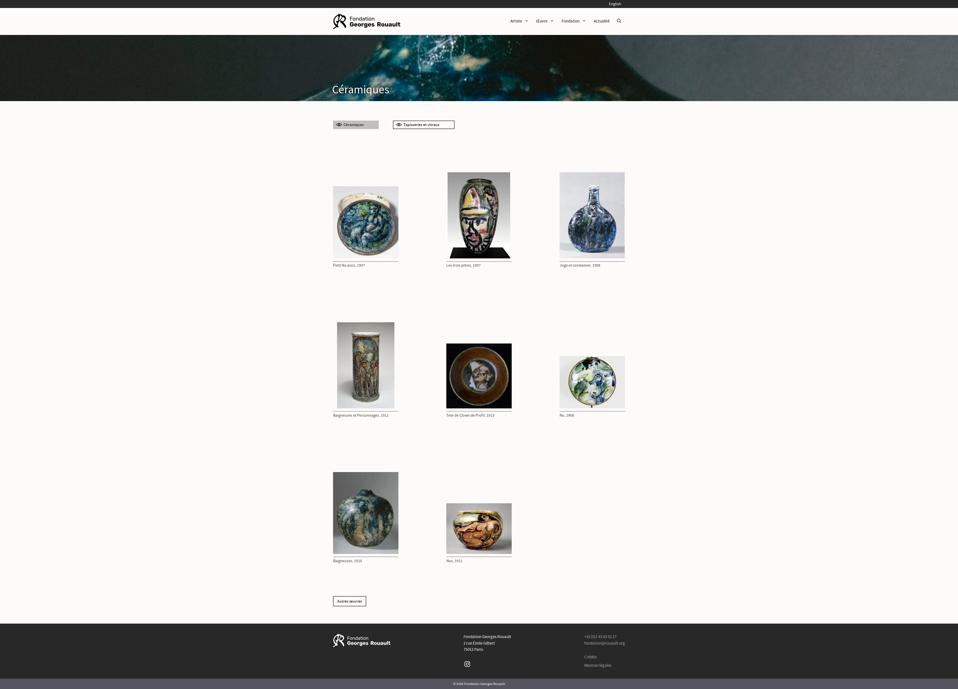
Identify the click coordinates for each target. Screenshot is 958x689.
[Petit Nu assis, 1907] (365, 222)
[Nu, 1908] (592, 382)
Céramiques (354, 124)
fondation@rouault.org (604, 643)
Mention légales (597, 665)
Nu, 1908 (567, 415)
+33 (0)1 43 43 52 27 (600, 636)
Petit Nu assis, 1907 (349, 265)
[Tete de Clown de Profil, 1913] (479, 376)
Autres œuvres (349, 601)
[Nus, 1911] (479, 528)
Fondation (571, 21)
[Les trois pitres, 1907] (479, 215)
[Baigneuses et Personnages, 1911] (365, 365)
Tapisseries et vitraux (421, 124)
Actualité (601, 21)
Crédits (590, 657)
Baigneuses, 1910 (347, 560)
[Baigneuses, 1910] (365, 513)
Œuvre (541, 21)
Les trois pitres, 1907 (463, 265)
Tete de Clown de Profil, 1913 (470, 415)
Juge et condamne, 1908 (580, 265)
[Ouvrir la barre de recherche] (619, 21)
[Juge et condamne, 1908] (592, 215)
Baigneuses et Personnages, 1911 (361, 415)
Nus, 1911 (454, 560)
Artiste (516, 21)
